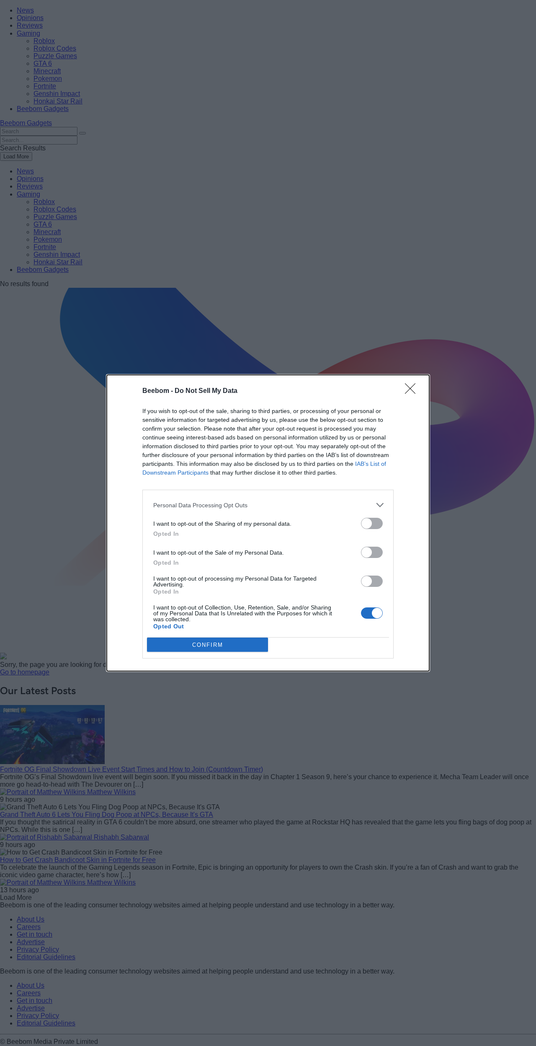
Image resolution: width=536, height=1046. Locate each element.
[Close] (413, 391)
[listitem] (268, 505)
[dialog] (268, 523)
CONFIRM (207, 645)
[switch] (372, 523)
